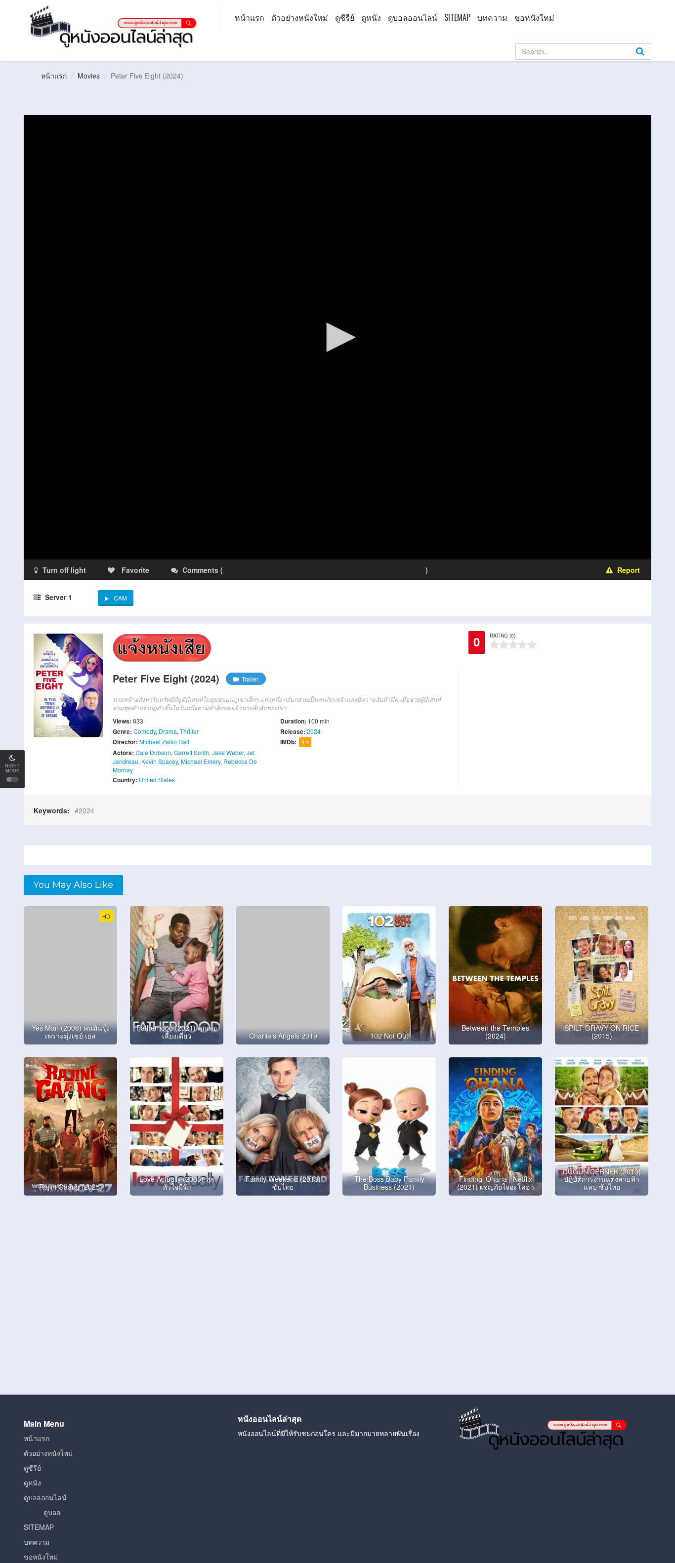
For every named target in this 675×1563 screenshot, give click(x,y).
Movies (89, 75)
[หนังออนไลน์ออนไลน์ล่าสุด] (115, 25)
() (283, 570)
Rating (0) (502, 635)
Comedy (144, 731)
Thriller (189, 731)
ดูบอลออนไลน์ (412, 17)
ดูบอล (52, 1512)
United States (157, 779)
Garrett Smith (191, 752)
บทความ (492, 17)
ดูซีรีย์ (344, 17)
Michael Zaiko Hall (164, 741)
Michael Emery (200, 761)
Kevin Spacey (159, 761)
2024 (314, 731)
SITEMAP (457, 17)
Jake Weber (228, 752)
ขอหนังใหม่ (534, 17)
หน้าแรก (249, 17)
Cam (120, 598)
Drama (168, 731)
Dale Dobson (153, 752)
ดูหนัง (371, 17)
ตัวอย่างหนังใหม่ (299, 17)
